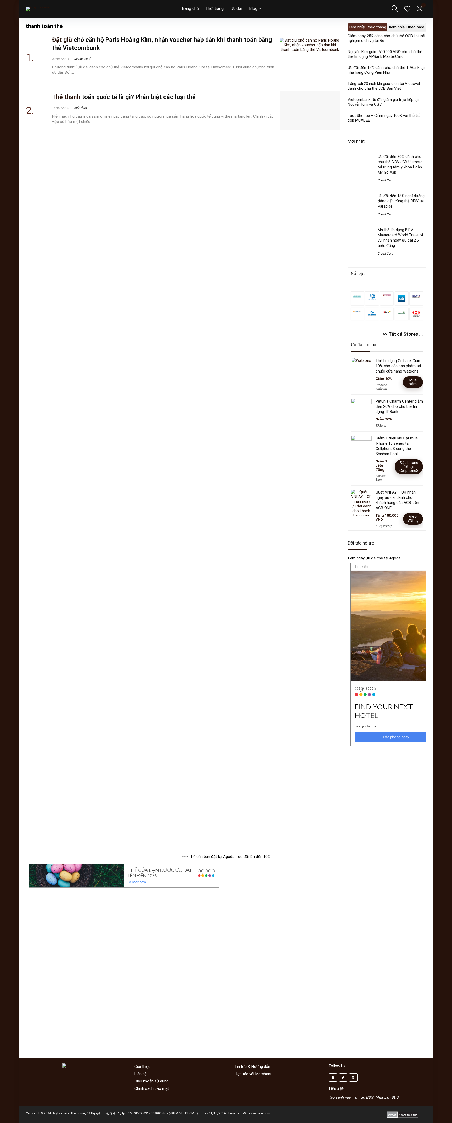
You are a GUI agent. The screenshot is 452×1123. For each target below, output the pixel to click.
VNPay (387, 526)
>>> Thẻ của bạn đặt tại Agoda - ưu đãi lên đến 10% (226, 856)
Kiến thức (80, 108)
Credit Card (385, 180)
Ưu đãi (236, 8)
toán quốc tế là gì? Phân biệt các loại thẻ (124, 97)
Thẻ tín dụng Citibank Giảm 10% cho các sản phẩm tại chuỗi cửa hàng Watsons (398, 366)
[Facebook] (333, 1077)
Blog (253, 8)
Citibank (381, 385)
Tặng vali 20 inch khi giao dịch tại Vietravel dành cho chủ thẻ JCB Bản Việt (384, 86)
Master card (82, 59)
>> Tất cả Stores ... (403, 334)
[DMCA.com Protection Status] (402, 1113)
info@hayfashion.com (254, 1113)
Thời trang (215, 8)
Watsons (381, 389)
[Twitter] (343, 1077)
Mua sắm (413, 382)
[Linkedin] (353, 1077)
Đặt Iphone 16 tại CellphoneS (409, 467)
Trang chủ (190, 8)
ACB (379, 526)
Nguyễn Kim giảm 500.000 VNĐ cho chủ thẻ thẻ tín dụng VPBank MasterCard (385, 54)
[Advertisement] (386, 797)
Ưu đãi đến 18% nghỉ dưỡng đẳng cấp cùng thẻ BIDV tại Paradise (401, 201)
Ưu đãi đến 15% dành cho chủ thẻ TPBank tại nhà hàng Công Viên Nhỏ (386, 70)
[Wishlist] (407, 9)
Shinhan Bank (381, 478)
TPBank (381, 425)
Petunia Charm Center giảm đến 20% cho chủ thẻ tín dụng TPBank (399, 406)
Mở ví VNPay (413, 519)
